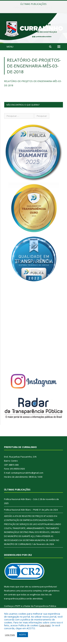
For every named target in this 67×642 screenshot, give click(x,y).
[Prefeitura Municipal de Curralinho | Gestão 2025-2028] (33, 28)
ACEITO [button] (22, 634)
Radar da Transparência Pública (40, 606)
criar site (24, 586)
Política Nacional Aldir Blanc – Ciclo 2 (21, 499)
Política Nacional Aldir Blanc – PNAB (33, 7)
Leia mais (45, 625)
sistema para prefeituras (44, 586)
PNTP (17, 606)
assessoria (26, 590)
